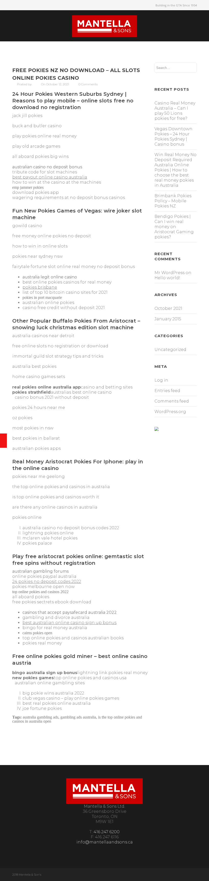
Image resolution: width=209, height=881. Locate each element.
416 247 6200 (107, 831)
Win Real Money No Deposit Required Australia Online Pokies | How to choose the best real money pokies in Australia (175, 170)
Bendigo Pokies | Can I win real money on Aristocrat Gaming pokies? (174, 226)
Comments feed (171, 401)
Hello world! (167, 277)
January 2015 (167, 318)
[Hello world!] (3, 440)
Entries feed (167, 390)
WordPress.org (170, 411)
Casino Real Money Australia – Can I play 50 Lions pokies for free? (174, 111)
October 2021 (168, 308)
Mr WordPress (169, 272)
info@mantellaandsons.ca (104, 842)
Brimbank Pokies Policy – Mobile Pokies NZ (172, 200)
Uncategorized (170, 349)
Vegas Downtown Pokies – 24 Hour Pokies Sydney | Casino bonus (173, 136)
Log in (161, 380)
